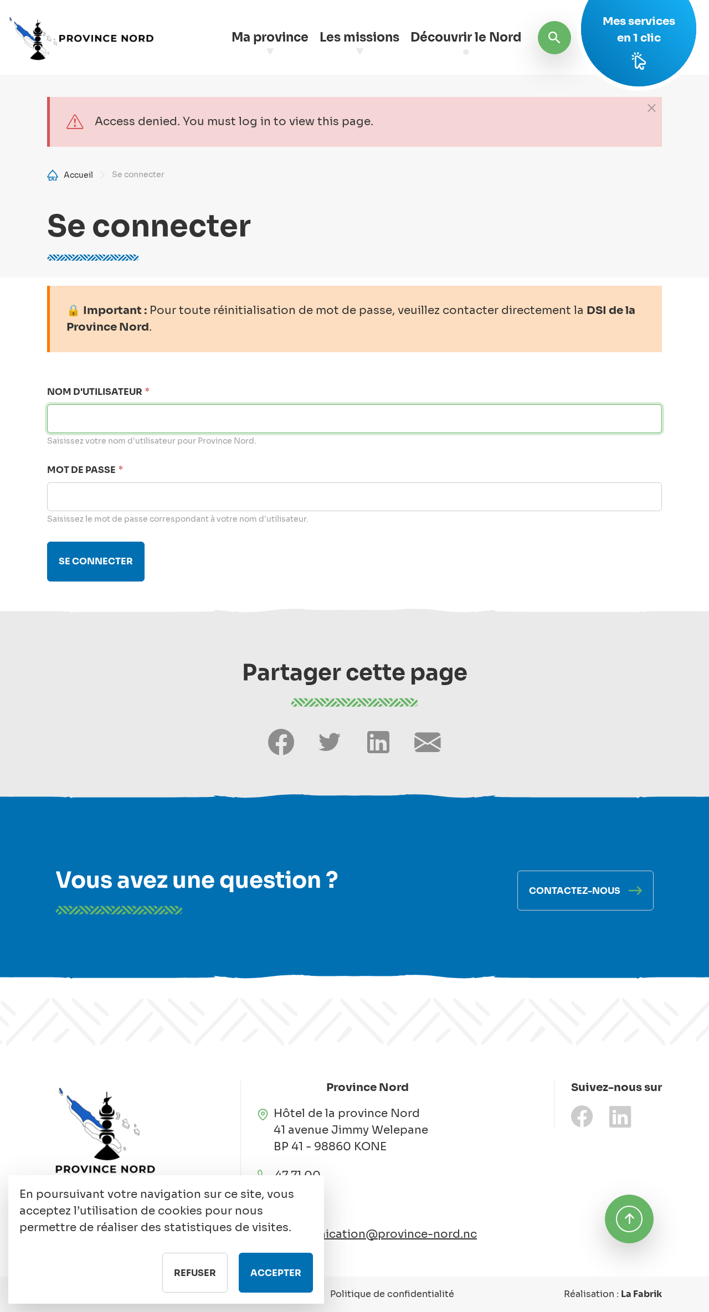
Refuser (195, 1273)
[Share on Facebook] (281, 742)
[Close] (651, 107)
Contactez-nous (574, 891)
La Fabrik (641, 1294)
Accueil (78, 175)
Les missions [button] (359, 37)
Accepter (275, 1273)
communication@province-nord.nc (376, 1234)
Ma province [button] (270, 37)
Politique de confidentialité (392, 1294)
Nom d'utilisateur (94, 392)
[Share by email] (427, 742)
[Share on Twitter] (329, 742)
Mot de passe (81, 470)
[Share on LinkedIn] (378, 742)
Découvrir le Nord (465, 37)
